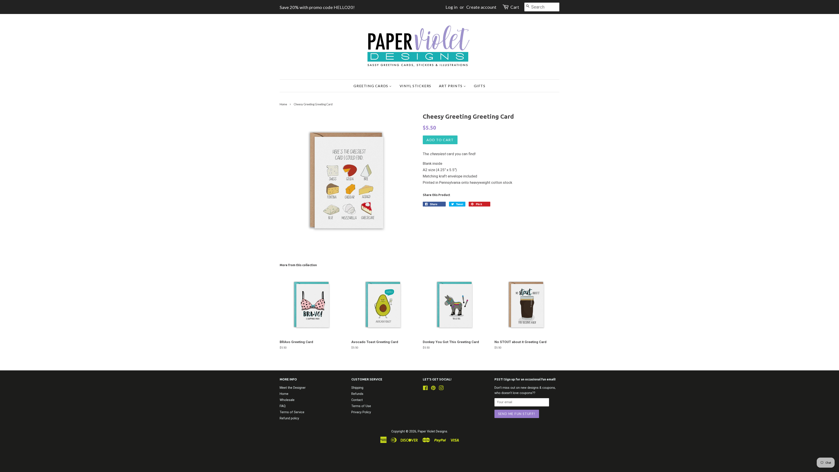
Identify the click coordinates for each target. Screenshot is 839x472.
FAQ (283, 406)
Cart (514, 7)
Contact (357, 400)
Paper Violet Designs (432, 431)
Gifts (479, 86)
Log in (452, 7)
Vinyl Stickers (415, 86)
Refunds (357, 394)
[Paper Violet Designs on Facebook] (425, 389)
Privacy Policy (361, 412)
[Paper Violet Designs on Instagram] (441, 389)
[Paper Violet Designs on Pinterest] (433, 389)
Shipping (357, 388)
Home (283, 104)
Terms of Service (292, 412)
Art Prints (451, 86)
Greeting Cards (371, 86)
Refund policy (289, 418)
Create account (481, 7)
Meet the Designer (293, 388)
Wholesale (287, 400)
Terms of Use (361, 406)
